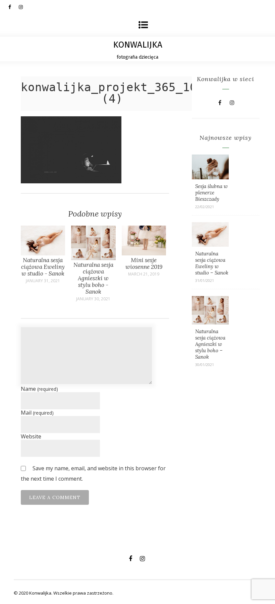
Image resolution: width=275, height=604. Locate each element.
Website (31, 436)
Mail (37, 412)
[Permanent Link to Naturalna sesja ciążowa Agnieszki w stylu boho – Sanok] (210, 322)
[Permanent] (43, 253)
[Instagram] (24, 6)
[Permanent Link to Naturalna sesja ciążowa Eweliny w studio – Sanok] (210, 244)
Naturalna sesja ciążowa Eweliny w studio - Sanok (43, 266)
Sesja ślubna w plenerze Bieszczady (211, 192)
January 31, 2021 (43, 281)
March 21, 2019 (143, 274)
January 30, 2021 (93, 299)
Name (39, 388)
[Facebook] (13, 6)
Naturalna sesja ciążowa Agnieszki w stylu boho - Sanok (93, 278)
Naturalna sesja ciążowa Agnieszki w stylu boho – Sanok (210, 344)
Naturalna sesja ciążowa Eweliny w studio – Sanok (211, 263)
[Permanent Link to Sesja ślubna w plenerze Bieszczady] (210, 177)
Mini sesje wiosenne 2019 (143, 263)
